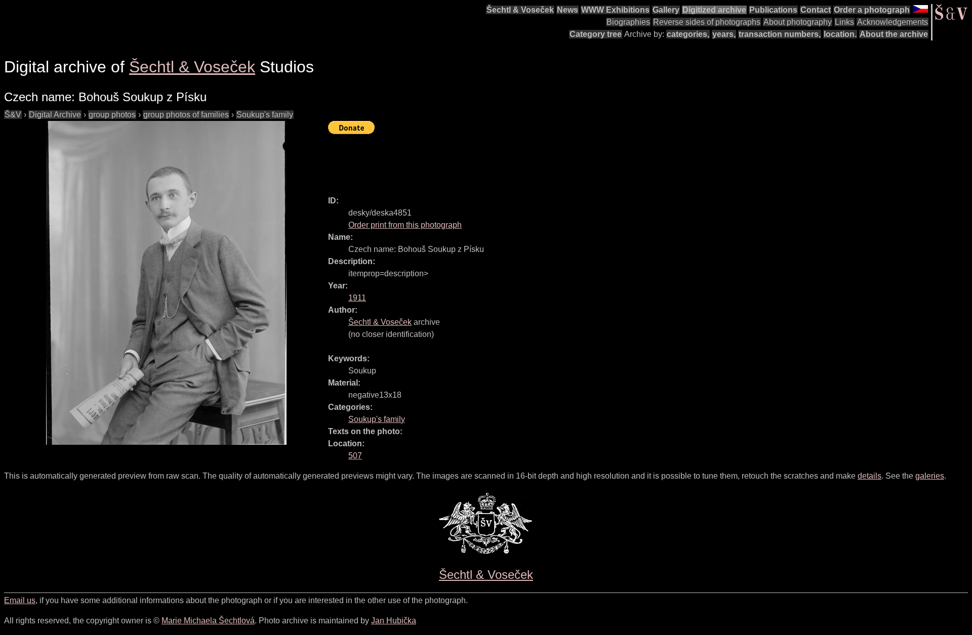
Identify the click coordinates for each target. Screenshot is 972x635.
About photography (797, 22)
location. (840, 34)
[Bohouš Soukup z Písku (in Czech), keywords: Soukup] (166, 283)
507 (355, 455)
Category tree (596, 34)
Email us (19, 600)
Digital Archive (55, 114)
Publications (773, 10)
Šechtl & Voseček (520, 10)
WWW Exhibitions (615, 10)
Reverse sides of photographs (706, 22)
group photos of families (186, 114)
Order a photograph (872, 10)
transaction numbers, (780, 34)
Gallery (666, 10)
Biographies (628, 22)
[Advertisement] (512, 160)
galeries (929, 476)
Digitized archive (714, 10)
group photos (112, 114)
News (567, 10)
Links (844, 22)
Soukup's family (264, 114)
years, (724, 34)
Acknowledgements (892, 22)
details (869, 476)
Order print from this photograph (405, 225)
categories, (688, 34)
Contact (815, 10)
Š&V (13, 114)
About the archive (894, 34)
